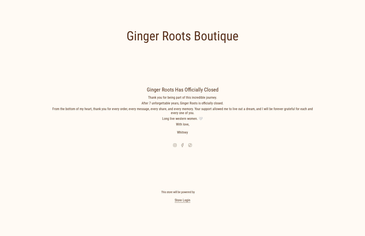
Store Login (182, 200)
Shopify (199, 192)
